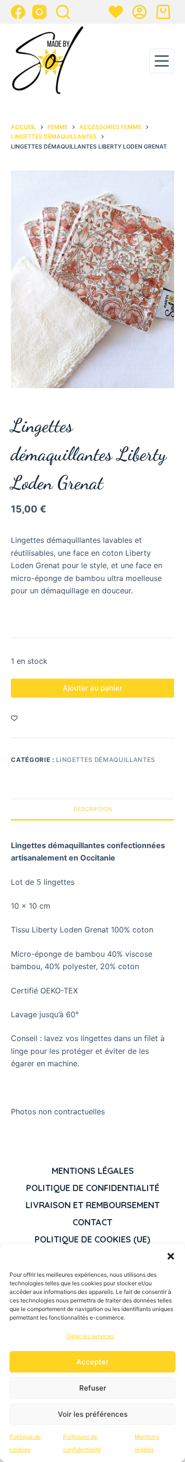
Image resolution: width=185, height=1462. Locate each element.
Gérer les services (90, 1336)
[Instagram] (39, 12)
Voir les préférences (93, 1414)
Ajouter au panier (92, 687)
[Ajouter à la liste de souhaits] (14, 717)
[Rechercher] (63, 12)
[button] (171, 1256)
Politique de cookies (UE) (92, 1239)
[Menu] (161, 61)
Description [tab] (93, 808)
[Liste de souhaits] (116, 12)
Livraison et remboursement (93, 1205)
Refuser (92, 1387)
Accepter (92, 1361)
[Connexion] (139, 12)
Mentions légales (93, 1170)
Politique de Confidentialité (92, 1187)
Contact (92, 1222)
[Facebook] (18, 12)
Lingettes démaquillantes (105, 759)
